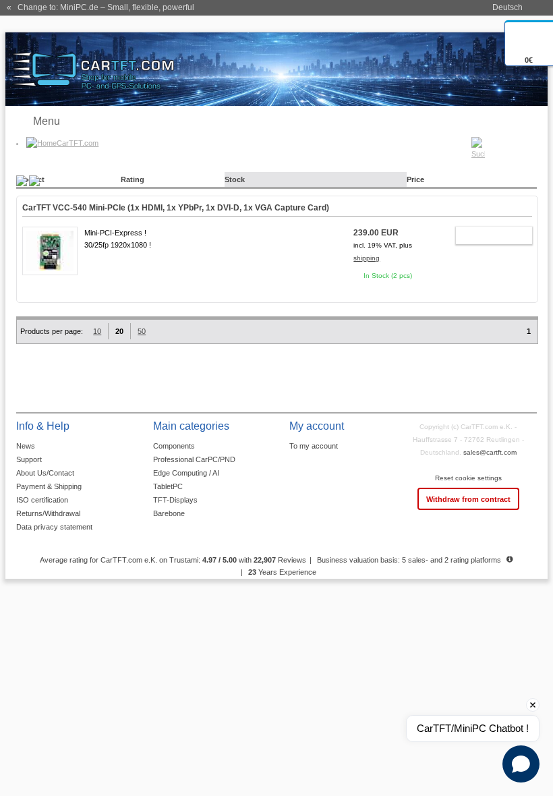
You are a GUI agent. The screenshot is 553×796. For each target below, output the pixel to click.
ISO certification (42, 500)
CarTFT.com (77, 143)
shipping (366, 258)
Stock (235, 179)
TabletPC (168, 486)
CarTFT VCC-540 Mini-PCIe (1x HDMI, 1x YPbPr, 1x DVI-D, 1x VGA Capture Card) (175, 207)
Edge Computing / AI (186, 473)
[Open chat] (521, 764)
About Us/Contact (45, 473)
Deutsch (507, 7)
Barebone (169, 513)
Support (29, 459)
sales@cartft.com (490, 452)
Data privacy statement (54, 527)
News (25, 446)
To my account (313, 446)
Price (415, 179)
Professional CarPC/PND (194, 459)
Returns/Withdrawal (48, 513)
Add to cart (487, 237)
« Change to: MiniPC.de (100, 7)
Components (174, 446)
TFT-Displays (175, 500)
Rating (132, 179)
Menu (46, 121)
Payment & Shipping (49, 486)
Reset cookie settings (468, 478)
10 (97, 331)
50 (142, 331)
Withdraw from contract (468, 499)
